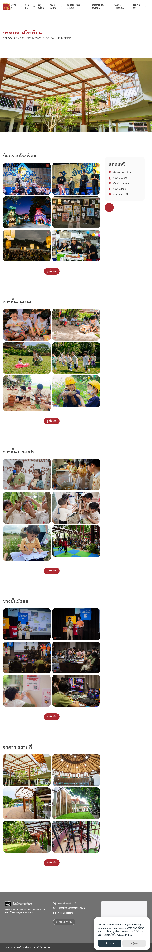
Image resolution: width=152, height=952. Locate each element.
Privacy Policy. (124, 935)
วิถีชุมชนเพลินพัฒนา (74, 6)
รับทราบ (110, 943)
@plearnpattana (65, 913)
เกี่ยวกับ (13, 6)
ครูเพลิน (41, 6)
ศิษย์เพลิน (53, 6)
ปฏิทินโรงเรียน (119, 6)
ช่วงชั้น (27, 6)
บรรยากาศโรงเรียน (98, 6)
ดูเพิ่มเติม (52, 271)
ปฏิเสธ (134, 943)
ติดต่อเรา (136, 6)
